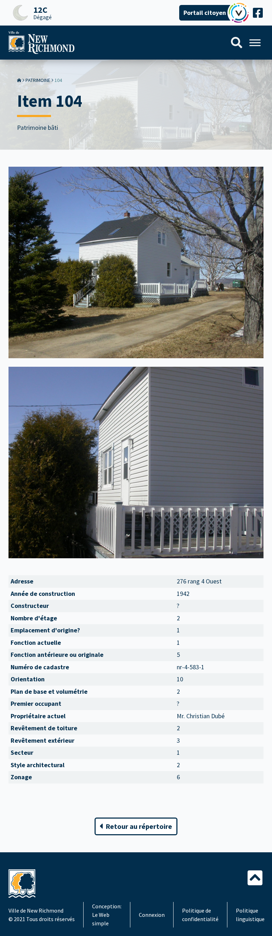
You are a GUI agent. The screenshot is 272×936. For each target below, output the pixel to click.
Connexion (152, 914)
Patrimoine (38, 80)
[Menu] (255, 42)
